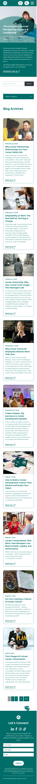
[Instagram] (20, 729)
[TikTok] (24, 729)
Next (26, 699)
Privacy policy (21, 773)
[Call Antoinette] (26, 3)
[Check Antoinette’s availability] (20, 3)
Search (29, 84)
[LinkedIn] (12, 729)
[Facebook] (16, 729)
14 (21, 699)
